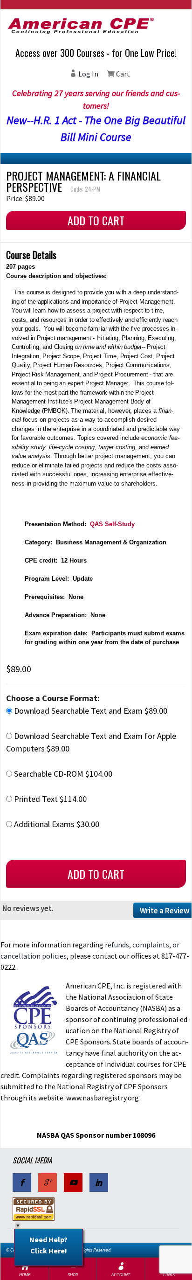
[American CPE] (96, 25)
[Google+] (47, 1182)
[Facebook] (22, 1182)
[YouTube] (73, 1182)
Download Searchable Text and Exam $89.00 (89, 710)
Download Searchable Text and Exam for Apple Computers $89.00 (91, 742)
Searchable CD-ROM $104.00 (62, 773)
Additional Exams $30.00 (55, 824)
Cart (122, 73)
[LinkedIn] (98, 1182)
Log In (87, 73)
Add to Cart (96, 220)
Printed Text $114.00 (49, 798)
